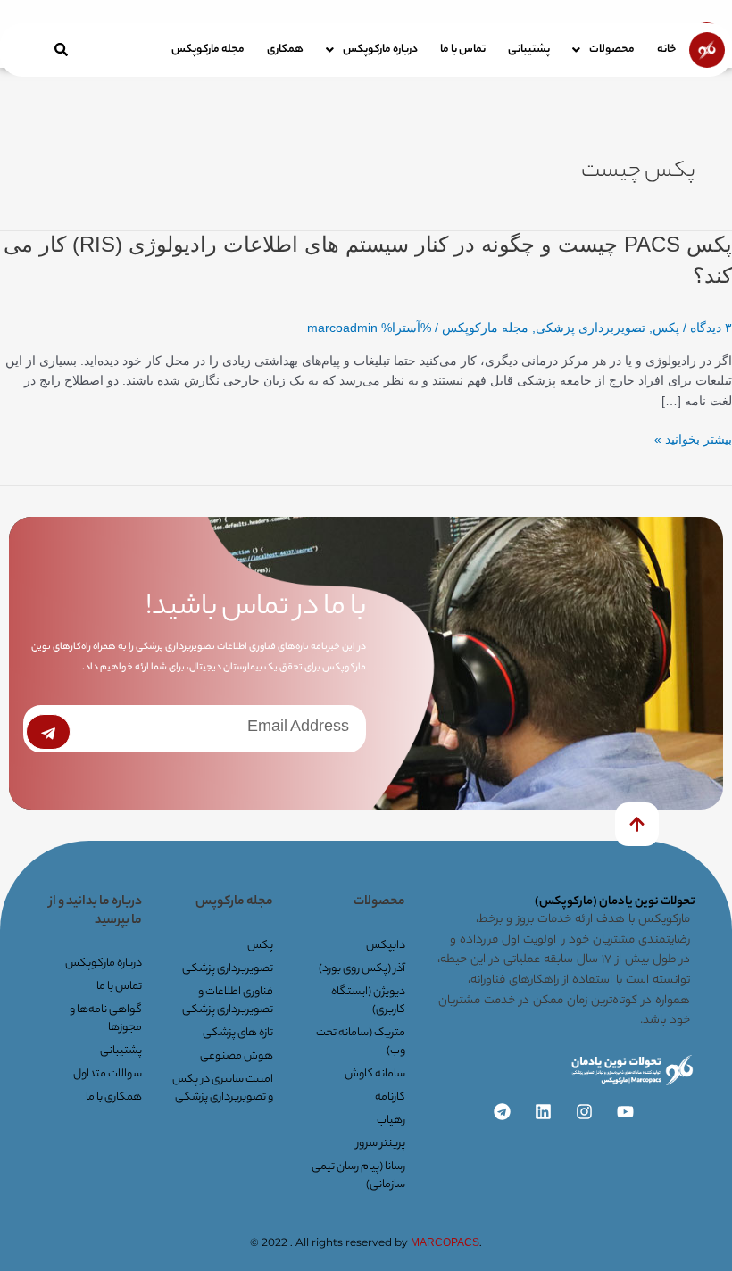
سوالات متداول (107, 1074)
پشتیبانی (529, 49)
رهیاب (391, 1120)
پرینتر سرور (380, 1143)
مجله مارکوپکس (208, 49)
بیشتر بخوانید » (693, 440)
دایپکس (385, 945)
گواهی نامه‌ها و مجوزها (106, 1019)
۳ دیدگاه (711, 328)
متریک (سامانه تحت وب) (360, 1042)
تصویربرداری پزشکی (590, 328)
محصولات (612, 49)
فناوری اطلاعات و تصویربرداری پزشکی (227, 1001)
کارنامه (390, 1097)
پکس (666, 328)
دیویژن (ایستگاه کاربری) (368, 1001)
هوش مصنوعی (236, 1056)
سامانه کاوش (375, 1074)
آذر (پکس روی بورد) (362, 968)
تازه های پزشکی (238, 1033)
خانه (667, 49)
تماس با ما (463, 49)
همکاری (285, 49)
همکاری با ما (114, 1097)
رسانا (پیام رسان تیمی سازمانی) (358, 1176)
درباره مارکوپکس (380, 49)
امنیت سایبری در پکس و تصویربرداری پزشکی (222, 1088)
